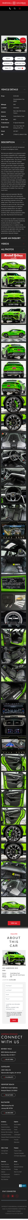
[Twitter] (17, 1196)
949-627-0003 (9, 1095)
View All (14, 923)
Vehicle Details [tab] (9, 89)
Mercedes (16, 1142)
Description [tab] (8, 142)
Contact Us (14, 82)
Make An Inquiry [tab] (11, 238)
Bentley (16, 1127)
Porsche (16, 1139)
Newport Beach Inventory (7, 1137)
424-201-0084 (9, 1059)
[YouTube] (12, 1196)
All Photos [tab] (7, 249)
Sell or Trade (4, 1153)
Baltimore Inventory (6, 1129)
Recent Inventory (5, 1127)
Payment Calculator (19, 1153)
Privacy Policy (11, 1211)
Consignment (4, 1151)
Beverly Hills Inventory (7, 1132)
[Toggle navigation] (19, 8)
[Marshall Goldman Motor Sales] (14, 3)
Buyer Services (5, 1164)
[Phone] (10, 8)
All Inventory (4, 1124)
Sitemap (18, 1211)
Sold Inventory (4, 1139)
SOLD (5, 31)
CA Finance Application (20, 1156)
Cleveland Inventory (6, 1134)
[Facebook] (4, 1196)
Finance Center (18, 1151)
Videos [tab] (5, 243)
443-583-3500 (9, 1113)
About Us (16, 1164)
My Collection (4, 1179)
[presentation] (4, 44)
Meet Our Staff (18, 1172)
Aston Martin (17, 1124)
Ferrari (15, 1129)
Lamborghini (17, 1134)
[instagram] (8, 1196)
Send (19, 68)
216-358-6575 (14, 76)
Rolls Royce (17, 1137)
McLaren (16, 1132)
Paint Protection (5, 1167)
